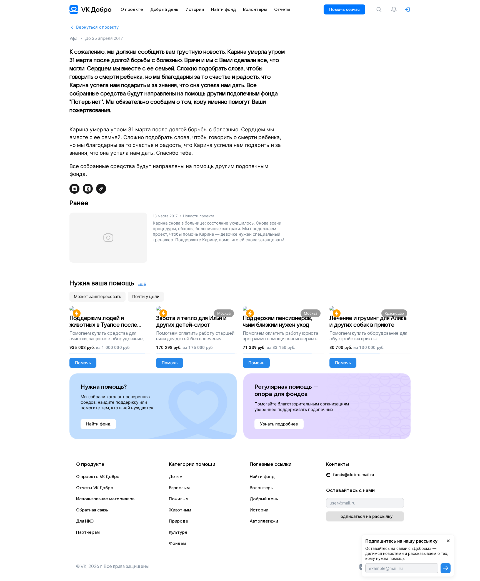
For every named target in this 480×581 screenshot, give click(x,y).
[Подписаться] (446, 568)
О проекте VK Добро (97, 476)
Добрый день (264, 499)
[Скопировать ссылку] (101, 189)
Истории (259, 510)
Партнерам (88, 532)
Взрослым (179, 488)
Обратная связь (92, 510)
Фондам (177, 543)
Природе (178, 521)
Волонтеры (262, 488)
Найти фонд (262, 476)
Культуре (178, 532)
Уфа (73, 38)
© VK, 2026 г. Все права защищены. (112, 566)
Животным (180, 510)
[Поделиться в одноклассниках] (88, 189)
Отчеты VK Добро (94, 488)
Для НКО (85, 521)
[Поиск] (380, 9)
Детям (175, 476)
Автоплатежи (264, 521)
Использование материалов (105, 499)
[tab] (97, 297)
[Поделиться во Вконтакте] (74, 189)
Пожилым (179, 499)
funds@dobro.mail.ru (353, 474)
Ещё (142, 284)
